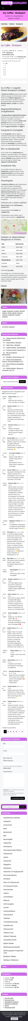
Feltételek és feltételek (11, 1004)
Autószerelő (7, 825)
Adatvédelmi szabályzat (11, 1002)
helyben (4, 313)
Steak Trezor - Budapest (13, 345)
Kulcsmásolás (8, 889)
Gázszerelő (7, 861)
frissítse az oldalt (6, 768)
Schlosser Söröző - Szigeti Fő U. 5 (16, 350)
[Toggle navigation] (3, 8)
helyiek (9, 313)
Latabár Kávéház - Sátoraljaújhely (16, 347)
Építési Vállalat (8, 943)
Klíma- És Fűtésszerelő (11, 882)
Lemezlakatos (8, 897)
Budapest (19, 24)
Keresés (22, 807)
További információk (16, 1016)
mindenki (16, 311)
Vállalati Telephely (9, 936)
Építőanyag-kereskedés (11, 947)
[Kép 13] (20, 301)
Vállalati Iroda (8, 933)
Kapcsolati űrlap (9, 1000)
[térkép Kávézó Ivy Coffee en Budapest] (14, 227)
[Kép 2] (7, 301)
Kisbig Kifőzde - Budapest (13, 342)
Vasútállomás (8, 925)
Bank (5, 828)
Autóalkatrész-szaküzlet (11, 818)
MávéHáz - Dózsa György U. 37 (15, 357)
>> (22, 731)
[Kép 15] (23, 301)
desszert (22, 311)
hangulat (17, 315)
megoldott (11, 315)
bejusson (20, 313)
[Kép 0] (4, 301)
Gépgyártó (7, 864)
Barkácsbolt (7, 832)
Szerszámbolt (8, 915)
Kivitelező (6, 879)
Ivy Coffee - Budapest (8, 327)
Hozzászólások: (7, 771)
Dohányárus (7, 846)
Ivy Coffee (10, 270)
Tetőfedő (6, 918)
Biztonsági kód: (7, 758)
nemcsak (4, 315)
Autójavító (7, 821)
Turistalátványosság (10, 922)
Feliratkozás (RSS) (10, 1007)
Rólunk (7, 1005)
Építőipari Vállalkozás (10, 960)
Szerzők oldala (9, 998)
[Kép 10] (17, 301)
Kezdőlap (4, 24)
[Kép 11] (18, 301)
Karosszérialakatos (10, 875)
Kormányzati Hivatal (10, 886)
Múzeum (6, 900)
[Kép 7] (13, 301)
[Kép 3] (8, 301)
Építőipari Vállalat (9, 956)
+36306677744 (5, 212)
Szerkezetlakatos (9, 911)
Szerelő (6, 907)
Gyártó (5, 857)
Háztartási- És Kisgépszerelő (13, 871)
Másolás (22, 381)
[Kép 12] (19, 301)
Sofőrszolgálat (8, 904)
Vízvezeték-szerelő (9, 940)
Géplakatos (7, 868)
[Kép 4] (9, 301)
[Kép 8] (14, 301)
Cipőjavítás (7, 843)
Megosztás (9, 52)
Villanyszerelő (8, 929)
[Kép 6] (12, 301)
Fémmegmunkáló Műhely (12, 850)
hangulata (10, 311)
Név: (4, 743)
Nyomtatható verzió (8, 54)
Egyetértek (14, 1019)
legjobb (14, 313)
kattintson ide (22, 56)
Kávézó (11, 24)
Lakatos (6, 893)
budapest (5, 317)
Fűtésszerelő (7, 854)
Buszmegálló (7, 839)
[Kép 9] (15, 301)
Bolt (4, 836)
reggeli (4, 311)
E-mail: (5, 751)
